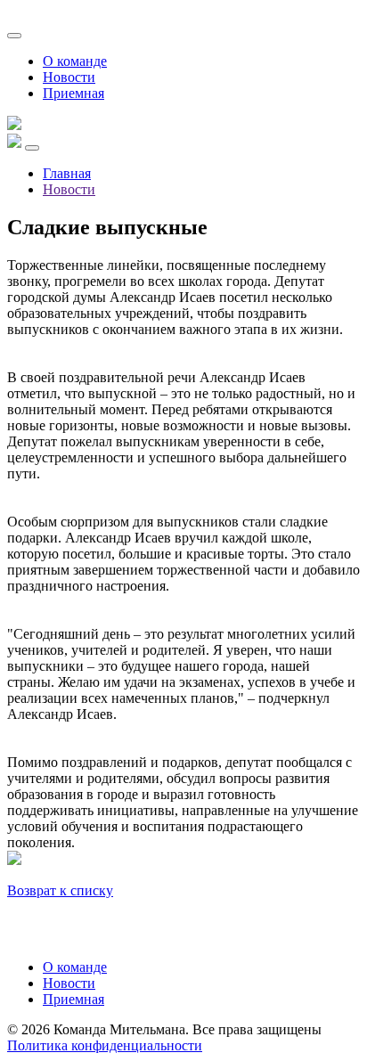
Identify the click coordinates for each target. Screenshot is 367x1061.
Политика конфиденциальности (104, 1045)
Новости (69, 77)
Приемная (73, 93)
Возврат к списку (60, 890)
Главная (67, 173)
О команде (75, 61)
